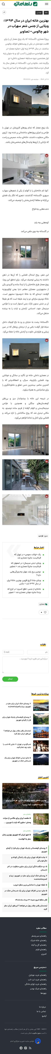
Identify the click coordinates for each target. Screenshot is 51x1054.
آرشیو (44, 1016)
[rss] (30, 1048)
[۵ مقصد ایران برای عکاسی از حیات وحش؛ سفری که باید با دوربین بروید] (41, 819)
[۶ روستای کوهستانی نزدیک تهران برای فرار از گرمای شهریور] (41, 718)
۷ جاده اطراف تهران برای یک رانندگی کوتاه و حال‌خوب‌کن (29, 859)
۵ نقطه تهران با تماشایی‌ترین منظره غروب (30, 885)
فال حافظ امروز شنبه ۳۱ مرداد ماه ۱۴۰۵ (31, 900)
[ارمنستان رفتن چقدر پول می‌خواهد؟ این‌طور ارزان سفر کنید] (41, 732)
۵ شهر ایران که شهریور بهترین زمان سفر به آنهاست (16, 837)
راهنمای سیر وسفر (38, 936)
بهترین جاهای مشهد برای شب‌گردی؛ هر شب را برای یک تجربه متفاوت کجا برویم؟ (26, 802)
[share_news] (4, 12)
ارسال (10, 679)
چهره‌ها (43, 993)
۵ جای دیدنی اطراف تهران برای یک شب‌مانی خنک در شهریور (17, 760)
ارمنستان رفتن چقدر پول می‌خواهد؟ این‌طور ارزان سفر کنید (17, 732)
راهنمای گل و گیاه (38, 945)
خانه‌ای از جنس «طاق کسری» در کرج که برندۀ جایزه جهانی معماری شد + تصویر (24, 591)
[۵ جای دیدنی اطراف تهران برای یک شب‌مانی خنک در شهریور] (41, 759)
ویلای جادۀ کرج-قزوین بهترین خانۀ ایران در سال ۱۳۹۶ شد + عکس (24, 582)
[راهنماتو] (25, 4)
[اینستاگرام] (25, 1048)
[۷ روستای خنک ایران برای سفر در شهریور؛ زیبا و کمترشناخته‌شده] (41, 705)
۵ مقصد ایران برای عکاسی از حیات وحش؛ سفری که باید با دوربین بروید (17, 821)
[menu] (46, 4)
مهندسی (39, 13)
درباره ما (42, 1007)
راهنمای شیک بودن (38, 989)
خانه (46, 13)
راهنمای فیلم (41, 949)
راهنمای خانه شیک (38, 940)
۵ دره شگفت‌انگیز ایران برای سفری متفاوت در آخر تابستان (27, 868)
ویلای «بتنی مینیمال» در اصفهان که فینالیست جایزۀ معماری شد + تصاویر (25, 565)
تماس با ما (41, 1011)
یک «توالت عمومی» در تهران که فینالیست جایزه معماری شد (27, 556)
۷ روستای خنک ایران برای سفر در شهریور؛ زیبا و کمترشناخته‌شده (18, 705)
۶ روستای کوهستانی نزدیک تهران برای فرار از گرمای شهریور (16, 719)
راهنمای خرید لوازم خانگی (35, 984)
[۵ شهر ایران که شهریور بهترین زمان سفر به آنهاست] (41, 835)
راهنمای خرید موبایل (37, 975)
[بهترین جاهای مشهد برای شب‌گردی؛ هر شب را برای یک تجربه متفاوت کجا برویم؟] (25, 796)
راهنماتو (10, 1029)
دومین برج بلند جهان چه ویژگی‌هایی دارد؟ (25, 573)
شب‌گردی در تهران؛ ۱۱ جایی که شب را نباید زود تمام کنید (17, 746)
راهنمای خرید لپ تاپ (37, 979)
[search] (4, 4)
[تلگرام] (21, 1048)
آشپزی (43, 954)
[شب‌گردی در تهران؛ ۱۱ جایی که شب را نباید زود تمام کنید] (41, 746)
